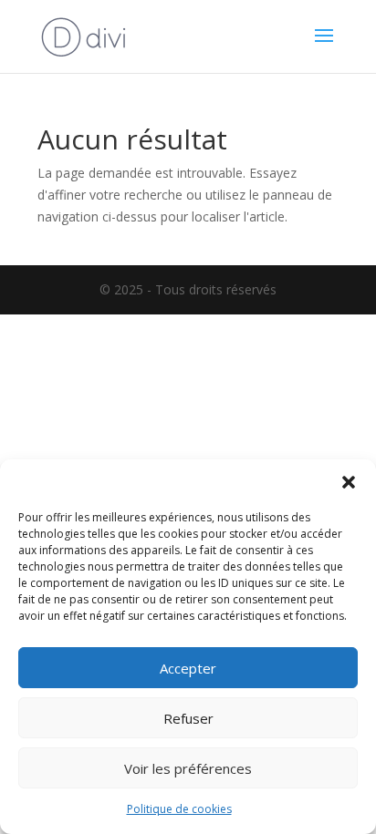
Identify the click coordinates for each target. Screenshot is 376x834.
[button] (348, 482)
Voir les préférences (188, 768)
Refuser (188, 718)
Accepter (188, 668)
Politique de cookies (179, 809)
